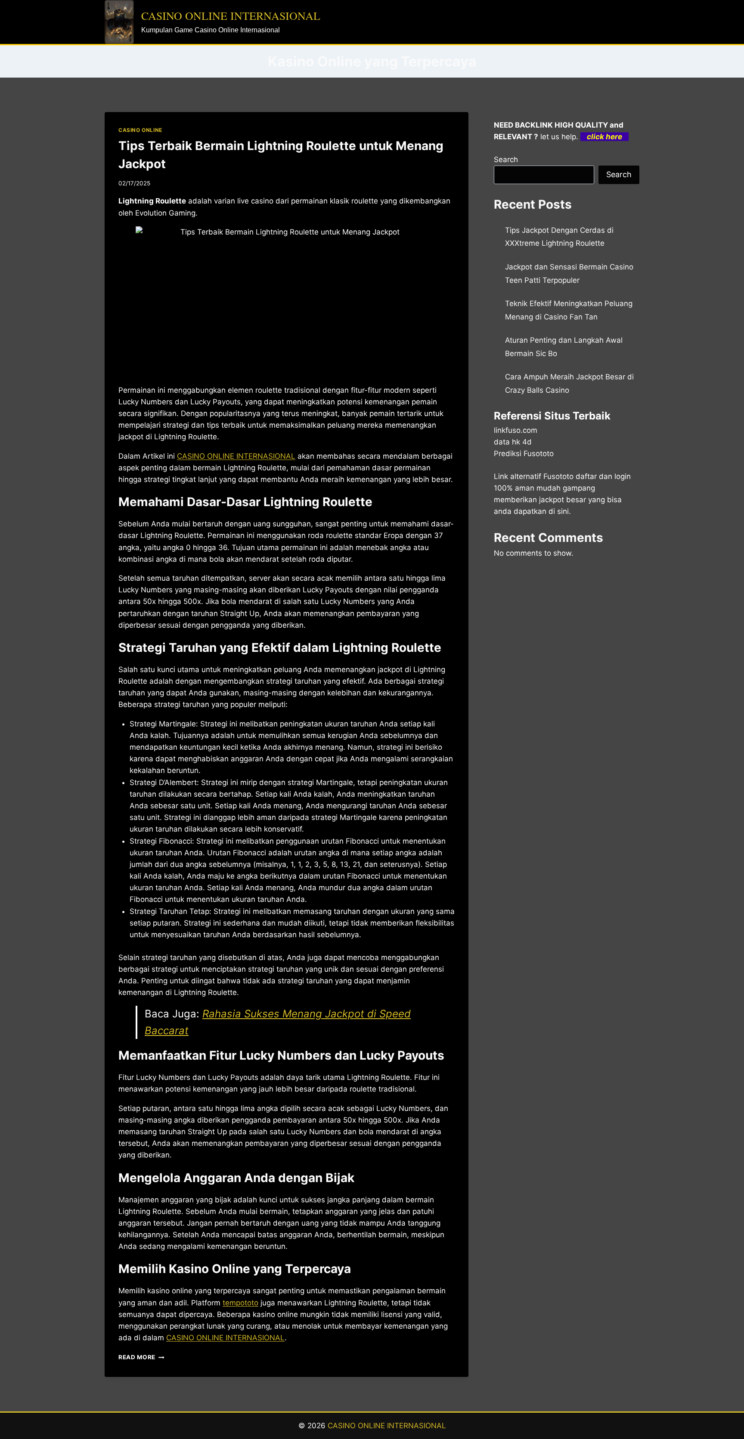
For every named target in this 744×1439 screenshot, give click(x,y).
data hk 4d (513, 442)
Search (506, 159)
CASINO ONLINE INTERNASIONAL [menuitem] (236, 456)
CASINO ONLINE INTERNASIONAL (387, 1425)
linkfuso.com (515, 430)
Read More (141, 1357)
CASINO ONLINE (140, 130)
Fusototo (558, 476)
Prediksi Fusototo (524, 453)
